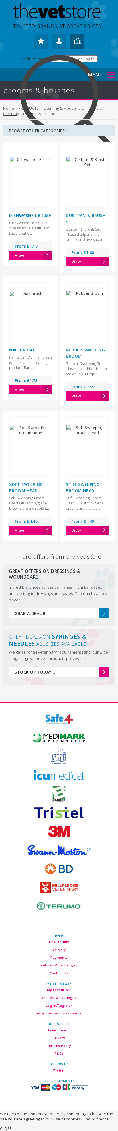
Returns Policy (59, 1045)
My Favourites (59, 990)
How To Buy (59, 942)
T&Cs (59, 1053)
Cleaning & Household (63, 108)
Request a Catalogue (59, 997)
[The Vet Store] (59, 16)
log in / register (59, 44)
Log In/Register (59, 1005)
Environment (59, 1030)
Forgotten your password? (59, 1013)
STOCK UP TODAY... (35, 672)
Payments (58, 957)
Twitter (59, 1070)
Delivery (59, 950)
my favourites (41, 44)
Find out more (96, 1119)
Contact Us (59, 973)
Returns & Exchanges (59, 965)
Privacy (59, 1038)
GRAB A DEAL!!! (30, 613)
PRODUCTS (28, 108)
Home (8, 108)
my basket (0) (77, 44)
